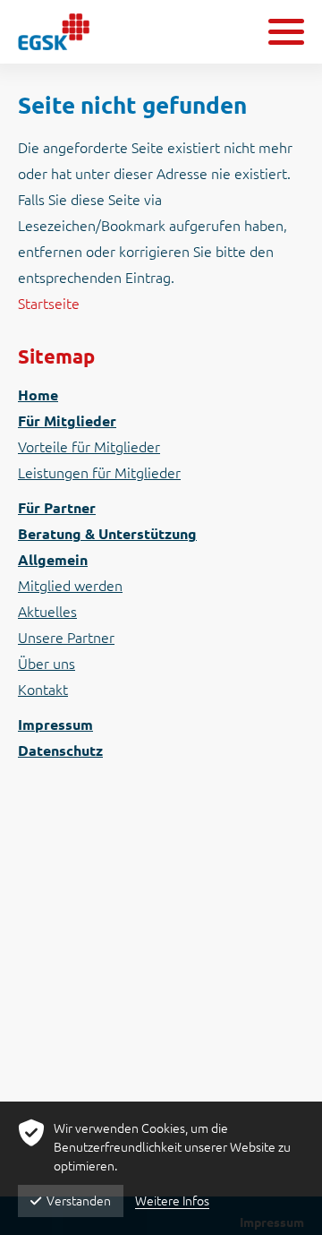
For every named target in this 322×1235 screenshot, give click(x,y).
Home (38, 395)
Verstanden (79, 1201)
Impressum (55, 724)
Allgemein (53, 560)
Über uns (46, 664)
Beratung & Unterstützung (107, 534)
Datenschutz (60, 750)
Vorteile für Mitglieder (89, 447)
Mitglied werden (70, 586)
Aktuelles (47, 612)
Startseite (49, 304)
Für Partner (57, 508)
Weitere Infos (172, 1201)
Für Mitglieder (67, 421)
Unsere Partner (66, 638)
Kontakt (43, 690)
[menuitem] (161, 395)
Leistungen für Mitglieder (99, 473)
